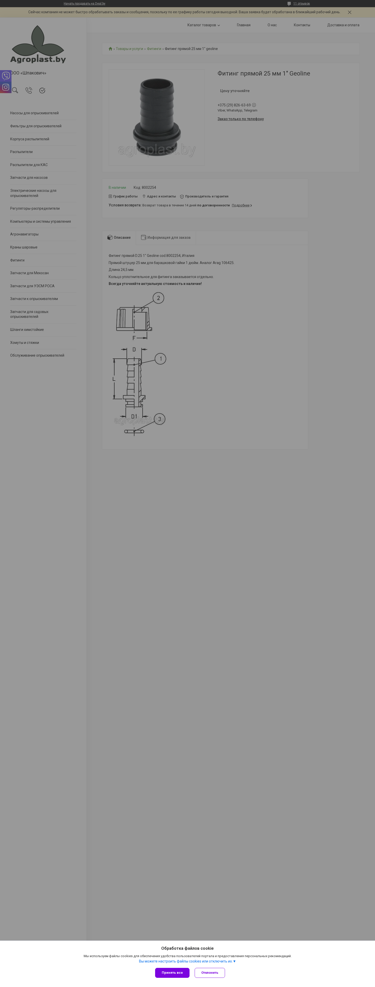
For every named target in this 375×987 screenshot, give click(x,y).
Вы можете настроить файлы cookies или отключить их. (186, 961)
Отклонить (209, 972)
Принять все (172, 972)
